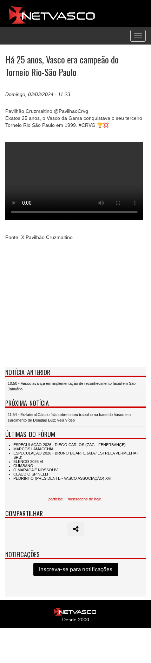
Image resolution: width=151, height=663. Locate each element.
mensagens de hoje (84, 499)
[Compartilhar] (75, 529)
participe (55, 499)
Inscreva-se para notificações (75, 569)
